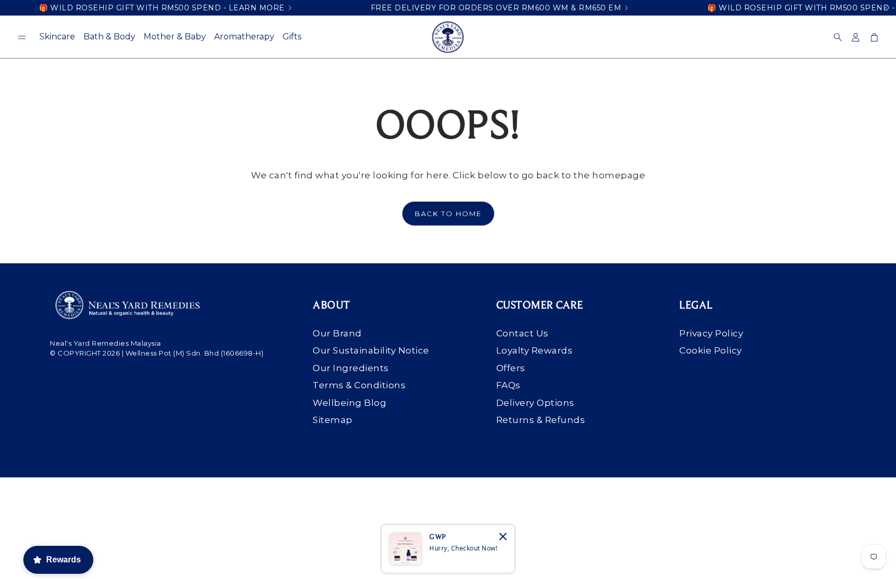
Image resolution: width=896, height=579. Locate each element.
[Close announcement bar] (885, 8)
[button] (22, 37)
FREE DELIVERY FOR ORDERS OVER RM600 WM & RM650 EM (496, 7)
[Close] (503, 536)
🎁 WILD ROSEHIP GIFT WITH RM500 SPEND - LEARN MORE (162, 7)
